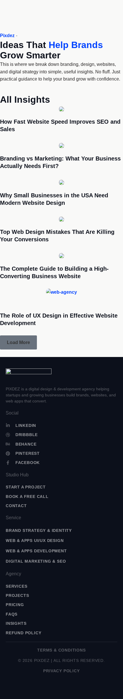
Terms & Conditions (61, 650)
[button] (18, 342)
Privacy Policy (61, 671)
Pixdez (7, 35)
